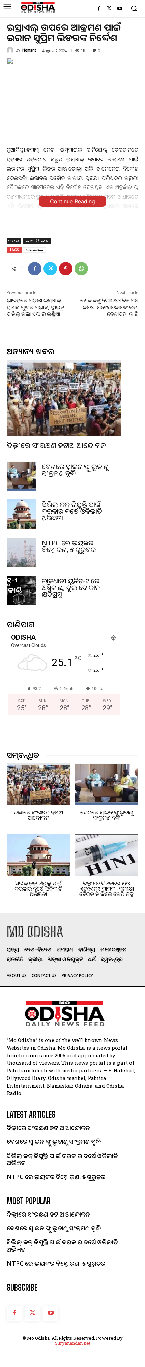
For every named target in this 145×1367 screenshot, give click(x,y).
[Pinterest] (65, 268)
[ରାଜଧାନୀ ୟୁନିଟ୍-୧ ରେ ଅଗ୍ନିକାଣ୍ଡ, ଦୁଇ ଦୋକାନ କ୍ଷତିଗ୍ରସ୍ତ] (21, 590)
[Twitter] (109, 9)
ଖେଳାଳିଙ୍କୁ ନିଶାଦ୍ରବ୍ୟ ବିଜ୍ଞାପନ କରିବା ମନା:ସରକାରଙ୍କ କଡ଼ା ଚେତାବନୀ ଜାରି (109, 307)
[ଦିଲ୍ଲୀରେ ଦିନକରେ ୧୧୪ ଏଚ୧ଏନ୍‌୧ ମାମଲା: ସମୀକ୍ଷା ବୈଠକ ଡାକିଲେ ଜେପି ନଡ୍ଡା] (107, 855)
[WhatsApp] (81, 268)
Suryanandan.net (72, 1343)
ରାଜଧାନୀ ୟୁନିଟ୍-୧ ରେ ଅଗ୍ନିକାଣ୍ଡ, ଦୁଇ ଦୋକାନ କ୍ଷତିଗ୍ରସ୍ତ (71, 587)
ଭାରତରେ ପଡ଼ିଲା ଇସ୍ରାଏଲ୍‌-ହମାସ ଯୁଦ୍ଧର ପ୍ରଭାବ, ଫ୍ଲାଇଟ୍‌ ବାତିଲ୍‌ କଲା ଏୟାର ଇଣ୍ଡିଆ (35, 307)
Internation (34, 250)
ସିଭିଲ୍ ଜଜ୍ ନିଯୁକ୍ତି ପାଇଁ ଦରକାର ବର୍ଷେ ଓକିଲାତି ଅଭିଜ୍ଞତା (72, 511)
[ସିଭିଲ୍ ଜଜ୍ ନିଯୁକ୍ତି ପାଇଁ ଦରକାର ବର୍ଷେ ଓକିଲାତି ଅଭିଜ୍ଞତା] (21, 514)
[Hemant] (11, 50)
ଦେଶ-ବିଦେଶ (37, 241)
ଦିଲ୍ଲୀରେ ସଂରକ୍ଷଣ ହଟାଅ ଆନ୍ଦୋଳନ (56, 445)
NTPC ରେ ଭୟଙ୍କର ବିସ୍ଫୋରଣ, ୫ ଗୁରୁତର (69, 546)
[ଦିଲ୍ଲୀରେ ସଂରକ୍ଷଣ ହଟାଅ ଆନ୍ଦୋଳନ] (64, 397)
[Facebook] (99, 9)
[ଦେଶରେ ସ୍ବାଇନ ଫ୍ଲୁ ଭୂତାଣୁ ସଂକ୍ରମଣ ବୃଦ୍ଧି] (21, 476)
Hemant (29, 50)
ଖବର (14, 241)
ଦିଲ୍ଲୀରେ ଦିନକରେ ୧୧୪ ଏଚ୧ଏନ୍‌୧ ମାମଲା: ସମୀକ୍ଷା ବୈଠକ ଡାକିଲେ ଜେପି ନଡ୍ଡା (106, 889)
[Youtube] (119, 9)
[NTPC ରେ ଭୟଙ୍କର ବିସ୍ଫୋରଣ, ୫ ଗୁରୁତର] (21, 552)
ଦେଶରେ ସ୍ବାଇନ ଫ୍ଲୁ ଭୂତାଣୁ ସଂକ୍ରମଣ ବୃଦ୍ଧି (75, 470)
